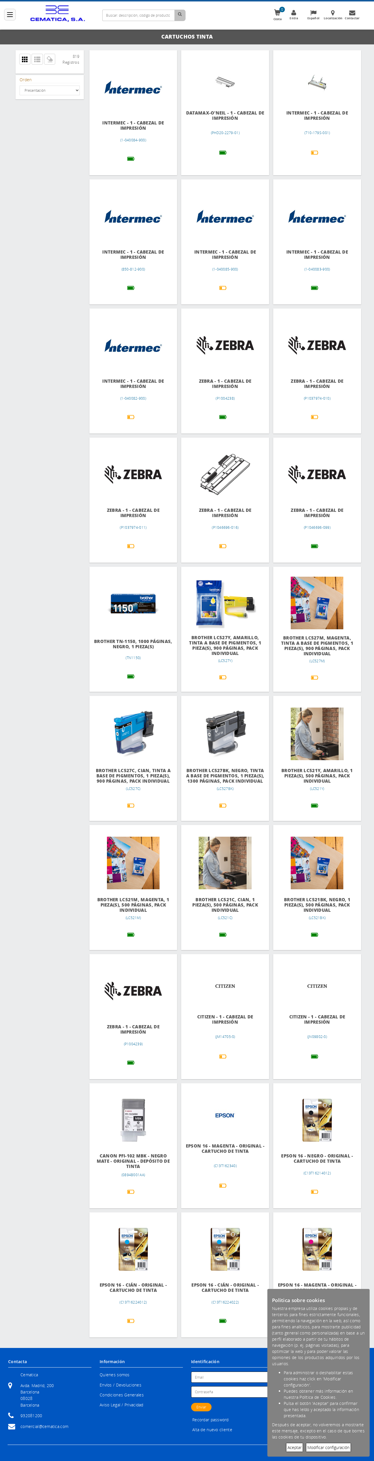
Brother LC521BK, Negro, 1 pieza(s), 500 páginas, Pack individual (317, 905)
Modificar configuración (328, 1447)
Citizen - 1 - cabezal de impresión (225, 1019)
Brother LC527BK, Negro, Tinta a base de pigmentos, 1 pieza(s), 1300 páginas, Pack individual (225, 776)
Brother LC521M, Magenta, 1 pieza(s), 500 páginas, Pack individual (133, 905)
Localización (333, 18)
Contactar (352, 18)
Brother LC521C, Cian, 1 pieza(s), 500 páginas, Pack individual (225, 905)
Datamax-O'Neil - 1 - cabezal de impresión (225, 115)
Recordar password (210, 1419)
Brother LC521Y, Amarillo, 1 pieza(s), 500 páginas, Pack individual (317, 776)
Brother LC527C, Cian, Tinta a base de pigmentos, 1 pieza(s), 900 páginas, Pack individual (133, 776)
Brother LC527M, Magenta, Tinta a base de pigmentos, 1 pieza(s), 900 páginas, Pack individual (317, 645)
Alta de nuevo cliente (212, 1429)
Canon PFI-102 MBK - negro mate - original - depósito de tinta (133, 1161)
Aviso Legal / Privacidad (121, 1405)
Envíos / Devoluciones (120, 1385)
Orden (26, 79)
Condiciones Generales (122, 1395)
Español (313, 18)
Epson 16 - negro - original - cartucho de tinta (317, 1158)
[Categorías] (10, 14)
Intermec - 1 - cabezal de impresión (133, 125)
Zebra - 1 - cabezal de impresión (225, 383)
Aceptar (295, 1447)
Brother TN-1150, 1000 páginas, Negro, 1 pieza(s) (133, 644)
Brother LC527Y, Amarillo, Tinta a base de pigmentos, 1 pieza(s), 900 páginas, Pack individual (225, 645)
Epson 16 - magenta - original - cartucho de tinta (225, 1148)
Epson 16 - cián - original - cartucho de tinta (133, 1287)
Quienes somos (115, 1374)
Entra (294, 18)
